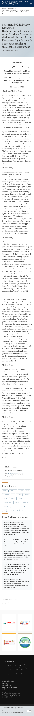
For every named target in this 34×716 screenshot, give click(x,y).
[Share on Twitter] (6, 603)
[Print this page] (8, 603)
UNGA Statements (24, 10)
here (3, 714)
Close (29, 710)
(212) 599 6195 (17, 695)
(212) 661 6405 (8, 697)
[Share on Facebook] (3, 603)
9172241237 (10, 476)
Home (4, 8)
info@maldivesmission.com (15, 474)
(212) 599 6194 (8, 695)
